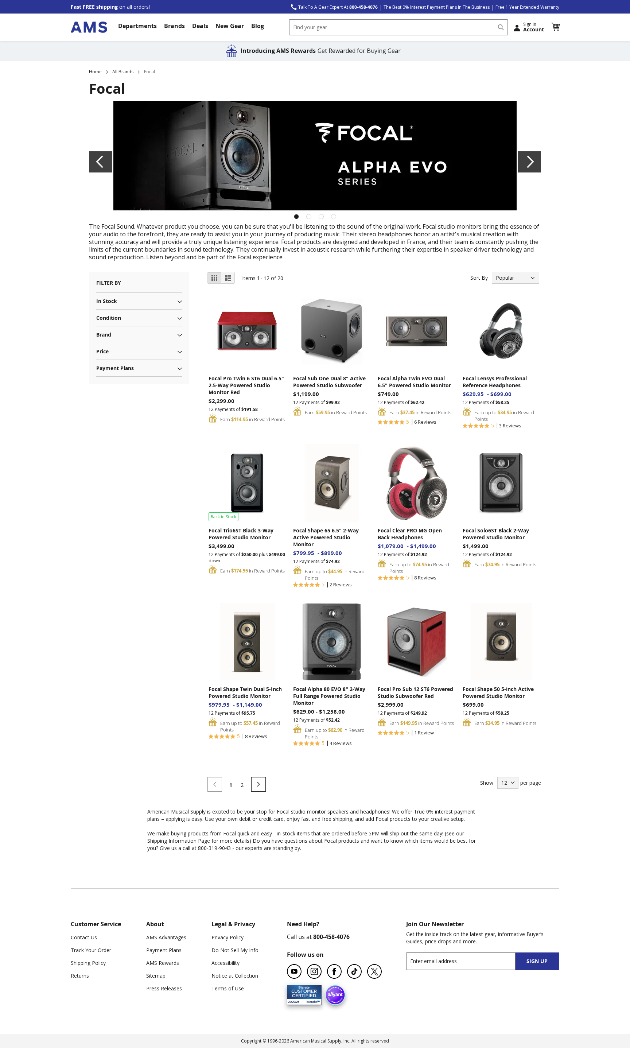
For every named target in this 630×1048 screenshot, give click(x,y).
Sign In (533, 27)
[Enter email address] (467, 961)
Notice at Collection (234, 975)
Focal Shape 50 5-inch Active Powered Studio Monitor (498, 692)
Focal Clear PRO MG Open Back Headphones (410, 534)
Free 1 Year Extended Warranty (527, 7)
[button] (555, 27)
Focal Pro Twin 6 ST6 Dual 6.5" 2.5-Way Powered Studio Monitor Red (246, 385)
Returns (80, 975)
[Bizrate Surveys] (312, 1001)
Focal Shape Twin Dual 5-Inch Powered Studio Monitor (245, 692)
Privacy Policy (227, 937)
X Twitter (374, 971)
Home (95, 72)
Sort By (479, 277)
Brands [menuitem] (174, 26)
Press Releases (164, 988)
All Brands (122, 72)
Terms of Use (227, 988)
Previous (100, 161)
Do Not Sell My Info (234, 950)
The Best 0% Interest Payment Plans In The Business (437, 7)
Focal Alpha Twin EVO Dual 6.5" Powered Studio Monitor (414, 382)
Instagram (314, 971)
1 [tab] (296, 216)
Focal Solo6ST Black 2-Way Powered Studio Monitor (496, 534)
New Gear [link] (229, 26)
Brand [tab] (103, 334)
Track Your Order (91, 950)
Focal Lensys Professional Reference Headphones (495, 382)
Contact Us (84, 937)
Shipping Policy (88, 962)
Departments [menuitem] (137, 26)
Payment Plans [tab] (115, 368)
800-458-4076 (331, 937)
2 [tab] (308, 216)
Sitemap (156, 975)
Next (529, 161)
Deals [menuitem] (200, 26)
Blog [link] (257, 26)
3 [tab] (321, 216)
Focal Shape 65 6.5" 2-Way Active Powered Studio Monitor (326, 537)
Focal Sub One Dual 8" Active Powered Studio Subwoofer (329, 382)
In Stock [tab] (106, 301)
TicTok (354, 971)
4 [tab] (333, 216)
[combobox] (398, 27)
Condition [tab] (108, 317)
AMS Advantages (166, 937)
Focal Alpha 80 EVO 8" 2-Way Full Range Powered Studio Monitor (329, 696)
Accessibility (225, 962)
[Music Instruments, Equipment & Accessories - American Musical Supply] (89, 27)
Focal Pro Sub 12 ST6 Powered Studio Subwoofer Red (415, 692)
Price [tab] (102, 351)
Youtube (294, 971)
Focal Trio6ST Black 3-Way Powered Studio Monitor (241, 534)
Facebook (334, 971)
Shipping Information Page (178, 840)
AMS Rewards (162, 962)
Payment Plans (164, 950)
